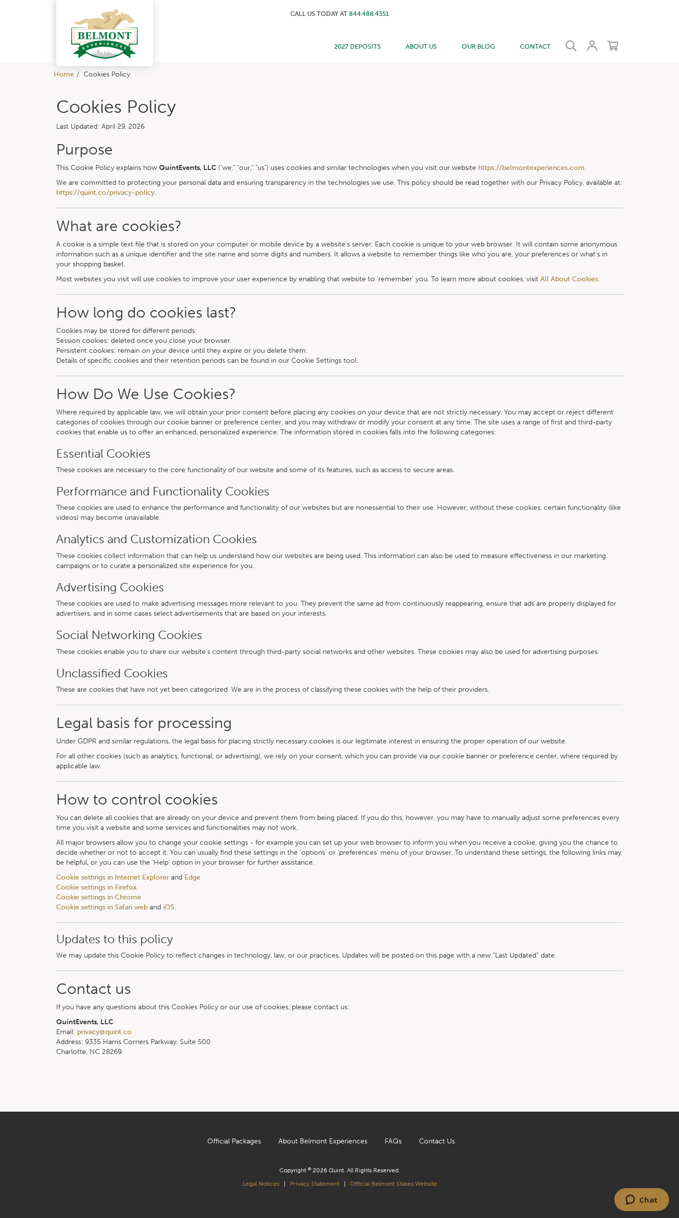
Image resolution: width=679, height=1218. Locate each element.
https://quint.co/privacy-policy (105, 192)
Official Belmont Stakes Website (393, 1183)
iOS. (169, 907)
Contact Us (437, 1141)
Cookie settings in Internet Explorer (112, 877)
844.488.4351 (369, 13)
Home (64, 74)
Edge (192, 877)
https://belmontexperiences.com (531, 167)
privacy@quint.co (104, 1032)
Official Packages (234, 1141)
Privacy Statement (315, 1183)
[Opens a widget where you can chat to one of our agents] (641, 1200)
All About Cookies (569, 279)
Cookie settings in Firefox (96, 887)
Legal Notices (261, 1183)
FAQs (393, 1141)
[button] (104, 32)
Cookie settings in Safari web (102, 907)
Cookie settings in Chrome (98, 897)
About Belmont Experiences (322, 1141)
